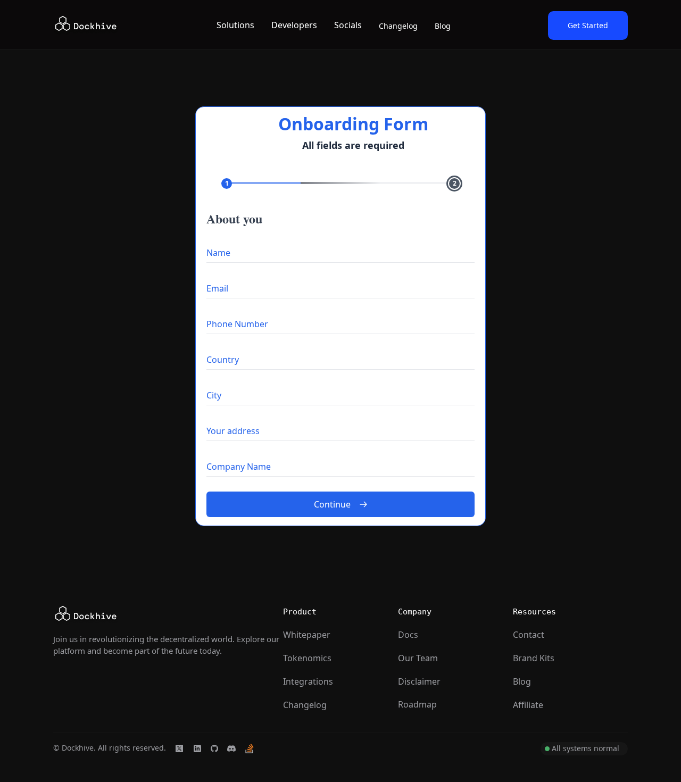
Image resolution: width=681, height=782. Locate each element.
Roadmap (417, 704)
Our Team (418, 658)
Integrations (308, 681)
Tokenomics (307, 658)
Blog (443, 26)
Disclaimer (419, 681)
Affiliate (528, 705)
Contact (528, 634)
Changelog (398, 26)
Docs (408, 634)
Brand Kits (533, 658)
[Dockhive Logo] (86, 25)
